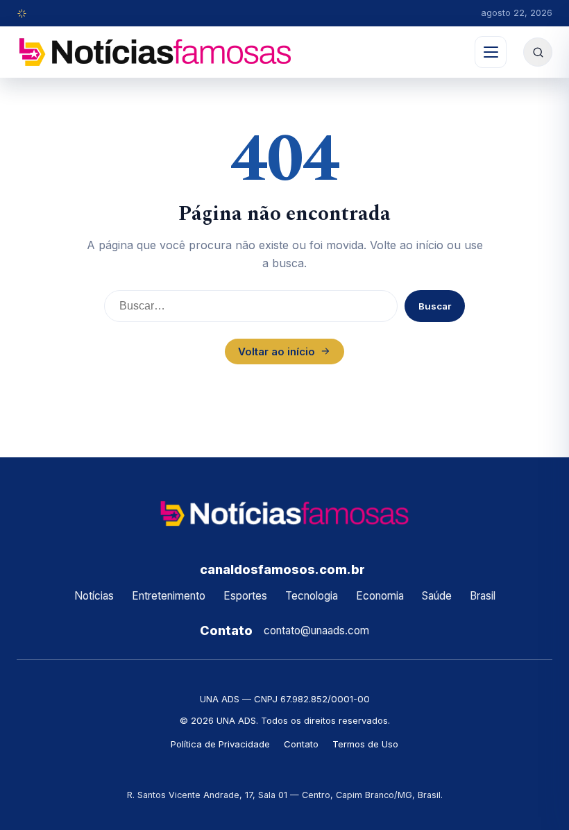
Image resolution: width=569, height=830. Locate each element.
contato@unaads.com (316, 630)
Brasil (482, 595)
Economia (380, 595)
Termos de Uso (365, 743)
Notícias (94, 595)
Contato (301, 743)
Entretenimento (168, 595)
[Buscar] (537, 52)
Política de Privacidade (220, 743)
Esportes (245, 595)
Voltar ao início (276, 351)
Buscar (434, 306)
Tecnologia (311, 595)
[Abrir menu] (491, 52)
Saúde (437, 595)
